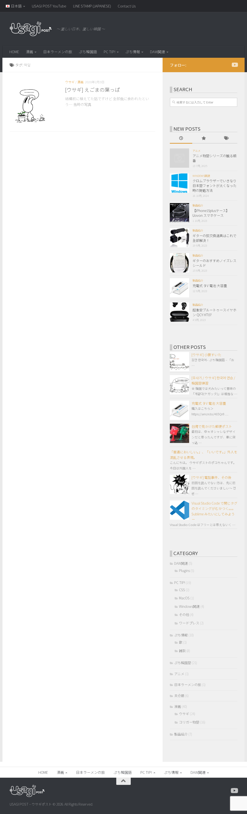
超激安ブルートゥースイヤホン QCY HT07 (214, 312)
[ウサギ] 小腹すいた (206, 354)
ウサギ (70, 82)
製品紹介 (197, 205)
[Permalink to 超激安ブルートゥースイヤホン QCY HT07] (179, 312)
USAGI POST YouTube (49, 5)
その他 (184, 614)
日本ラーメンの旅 (57, 51)
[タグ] (226, 139)
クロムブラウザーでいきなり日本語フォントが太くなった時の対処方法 (214, 185)
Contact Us (127, 5)
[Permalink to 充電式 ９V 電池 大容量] (179, 287)
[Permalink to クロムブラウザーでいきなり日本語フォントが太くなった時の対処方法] (179, 183)
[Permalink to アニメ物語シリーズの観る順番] (179, 158)
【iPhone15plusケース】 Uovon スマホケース (210, 213)
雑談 (182, 650)
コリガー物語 (189, 722)
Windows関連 (201, 176)
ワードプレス (189, 623)
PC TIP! (109, 51)
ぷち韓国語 (88, 51)
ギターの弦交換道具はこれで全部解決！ (214, 238)
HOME (14, 51)
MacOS (184, 598)
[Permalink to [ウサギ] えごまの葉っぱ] (34, 103)
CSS (182, 589)
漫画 (29, 51)
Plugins (184, 570)
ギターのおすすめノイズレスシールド (214, 263)
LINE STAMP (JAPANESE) (92, 5)
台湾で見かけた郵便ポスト (212, 426)
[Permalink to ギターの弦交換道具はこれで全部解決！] (179, 237)
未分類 (179, 695)
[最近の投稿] (181, 139)
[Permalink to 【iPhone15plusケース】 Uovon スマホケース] (179, 212)
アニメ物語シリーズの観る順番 (214, 158)
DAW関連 (157, 51)
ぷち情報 (132, 51)
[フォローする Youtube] (234, 65)
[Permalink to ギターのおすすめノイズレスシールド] (179, 262)
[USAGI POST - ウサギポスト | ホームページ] (31, 29)
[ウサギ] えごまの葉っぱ (92, 89)
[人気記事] (203, 139)
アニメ (196, 151)
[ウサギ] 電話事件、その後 (211, 477)
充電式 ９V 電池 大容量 (209, 285)
